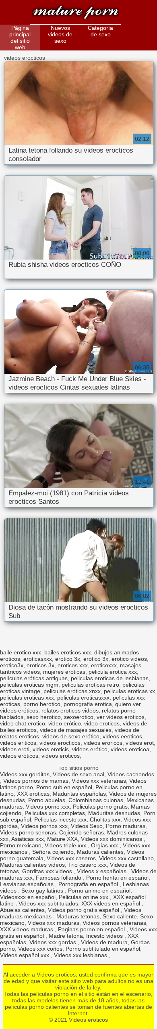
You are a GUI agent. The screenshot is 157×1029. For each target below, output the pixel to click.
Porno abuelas (46, 800)
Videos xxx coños (40, 948)
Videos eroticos (75, 13)
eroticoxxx (104, 665)
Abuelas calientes (22, 910)
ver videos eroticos (121, 717)
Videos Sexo (87, 826)
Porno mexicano (20, 845)
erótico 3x (95, 659)
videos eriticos (18, 743)
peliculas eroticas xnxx (72, 691)
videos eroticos (60, 755)
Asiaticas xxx (27, 839)
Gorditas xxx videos (48, 871)
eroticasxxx (37, 659)
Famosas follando (59, 877)
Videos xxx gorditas (25, 774)
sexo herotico (44, 717)
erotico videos (129, 659)
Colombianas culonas (95, 800)
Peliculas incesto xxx (60, 819)
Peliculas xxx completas (55, 813)
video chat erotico (22, 723)
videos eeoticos (122, 736)
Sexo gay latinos (43, 890)
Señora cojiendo (53, 852)
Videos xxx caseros (71, 858)
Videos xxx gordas (53, 942)
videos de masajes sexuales (76, 730)
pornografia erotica (88, 704)
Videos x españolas (102, 871)
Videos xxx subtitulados (48, 903)
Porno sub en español (64, 787)
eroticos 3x (40, 665)
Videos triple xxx (66, 845)
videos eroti (14, 749)
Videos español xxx (25, 955)
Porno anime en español (99, 890)
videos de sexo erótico (70, 736)
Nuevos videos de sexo (60, 34)
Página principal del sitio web (20, 37)
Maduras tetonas (77, 916)
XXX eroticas (33, 793)
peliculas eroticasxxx (83, 697)
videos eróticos (19, 755)
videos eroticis (51, 749)
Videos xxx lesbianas (81, 955)
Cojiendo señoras (81, 832)
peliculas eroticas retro (90, 684)
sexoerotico (78, 717)
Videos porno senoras (28, 832)
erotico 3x (67, 659)
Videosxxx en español (28, 897)
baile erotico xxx (20, 652)
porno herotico (41, 704)
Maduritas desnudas (114, 813)
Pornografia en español (89, 884)
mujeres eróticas (64, 672)
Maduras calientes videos (32, 864)
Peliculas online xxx (84, 897)
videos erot (140, 743)
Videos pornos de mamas (35, 781)
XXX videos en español (111, 903)
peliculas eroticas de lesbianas (110, 678)
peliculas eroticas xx (129, 691)
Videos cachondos (130, 774)
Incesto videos (105, 936)
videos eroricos (103, 743)
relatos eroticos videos (70, 710)
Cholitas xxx (105, 819)
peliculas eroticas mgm (29, 684)
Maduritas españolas (79, 793)
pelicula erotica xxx (113, 672)
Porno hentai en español (117, 877)
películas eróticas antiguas (34, 678)
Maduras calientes (100, 852)
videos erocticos (60, 743)
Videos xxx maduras (53, 923)
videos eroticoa (130, 749)
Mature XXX (62, 839)
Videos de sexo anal (78, 774)
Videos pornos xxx (44, 826)
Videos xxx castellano (126, 858)
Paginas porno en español (92, 929)
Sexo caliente (120, 916)
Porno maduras (125, 826)
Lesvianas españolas (27, 884)
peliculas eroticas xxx (27, 697)
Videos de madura (104, 942)
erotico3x (11, 665)
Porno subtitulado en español (103, 948)
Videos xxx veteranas (99, 781)
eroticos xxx (73, 665)
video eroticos (102, 723)
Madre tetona (66, 936)
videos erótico (89, 749)
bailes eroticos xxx (67, 652)
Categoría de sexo (100, 31)
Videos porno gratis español (84, 910)
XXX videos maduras (27, 929)
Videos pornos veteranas (114, 923)
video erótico (64, 723)
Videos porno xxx (48, 806)
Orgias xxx (105, 845)
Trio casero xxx (87, 864)
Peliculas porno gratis (100, 806)
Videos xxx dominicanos (112, 839)
